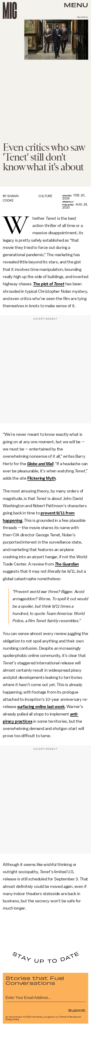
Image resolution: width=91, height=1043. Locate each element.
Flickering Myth (41, 478)
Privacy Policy (12, 1019)
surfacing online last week (41, 707)
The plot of (48, 284)
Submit (76, 1010)
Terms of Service (68, 1017)
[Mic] (10, 10)
